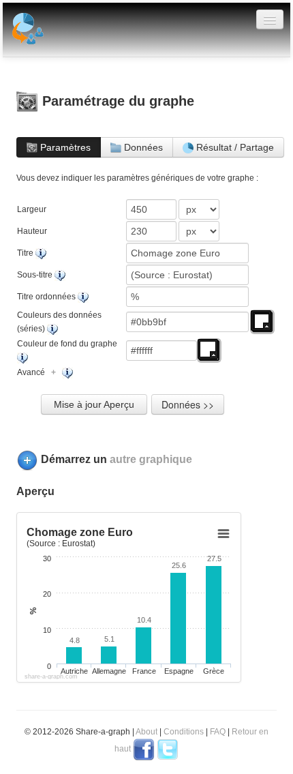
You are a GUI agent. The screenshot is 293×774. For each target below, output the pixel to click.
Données (142, 147)
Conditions (184, 731)
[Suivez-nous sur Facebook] (144, 749)
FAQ (218, 731)
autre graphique (151, 459)
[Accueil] (26, 30)
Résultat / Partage (234, 147)
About (146, 731)
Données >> (187, 404)
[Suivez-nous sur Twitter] (168, 749)
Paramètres (64, 147)
